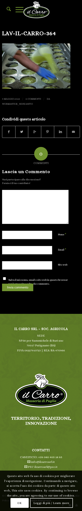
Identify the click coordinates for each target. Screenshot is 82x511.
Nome (62, 234)
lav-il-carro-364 (29, 33)
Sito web (62, 264)
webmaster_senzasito (17, 103)
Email (62, 249)
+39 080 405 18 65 (50, 457)
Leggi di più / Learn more (51, 503)
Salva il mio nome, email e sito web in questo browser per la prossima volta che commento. (38, 281)
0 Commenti (33, 98)
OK (19, 503)
